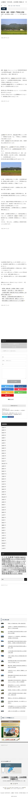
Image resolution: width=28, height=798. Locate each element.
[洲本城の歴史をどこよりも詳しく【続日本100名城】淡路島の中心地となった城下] (4, 685)
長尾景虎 (7, 140)
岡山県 (3, 507)
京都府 (3, 491)
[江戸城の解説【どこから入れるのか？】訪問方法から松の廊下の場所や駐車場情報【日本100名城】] (4, 706)
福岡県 (3, 527)
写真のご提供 (6, 788)
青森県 (3, 430)
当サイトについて (21, 788)
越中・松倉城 (11, 193)
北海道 (3, 427)
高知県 (3, 522)
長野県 (3, 468)
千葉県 (3, 455)
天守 (6, 564)
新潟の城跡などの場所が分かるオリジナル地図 (12, 300)
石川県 (3, 484)
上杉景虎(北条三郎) (16, 148)
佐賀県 (3, 530)
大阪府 (3, 499)
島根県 (3, 512)
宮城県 (3, 437)
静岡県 (3, 471)
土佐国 (17, 563)
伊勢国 (7, 559)
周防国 (9, 563)
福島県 (3, 440)
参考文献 (16, 787)
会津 (15, 559)
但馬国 (18, 559)
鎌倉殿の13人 (12, 573)
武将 (8, 569)
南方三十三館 (21, 561)
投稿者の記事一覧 (14, 405)
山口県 (3, 514)
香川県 (3, 520)
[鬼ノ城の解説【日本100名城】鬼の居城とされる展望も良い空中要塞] (4, 632)
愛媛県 (3, 525)
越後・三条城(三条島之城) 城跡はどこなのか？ (13, 298)
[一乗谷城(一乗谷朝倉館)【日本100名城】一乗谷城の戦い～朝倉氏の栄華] (4, 693)
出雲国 (8, 561)
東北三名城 (21, 568)
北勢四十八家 (14, 561)
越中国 (21, 571)
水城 (10, 569)
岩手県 (3, 435)
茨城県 (3, 448)
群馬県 (3, 453)
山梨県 (3, 466)
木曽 (17, 568)
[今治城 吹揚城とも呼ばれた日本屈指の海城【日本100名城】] (4, 656)
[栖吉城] (11, 175)
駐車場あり (9, 14)
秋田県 (3, 432)
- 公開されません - (7, 360)
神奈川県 (3, 463)
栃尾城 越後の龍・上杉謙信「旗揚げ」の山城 (12, 288)
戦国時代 (13, 78)
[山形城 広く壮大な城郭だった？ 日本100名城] (4, 711)
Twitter (4, 416)
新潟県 (2, 14)
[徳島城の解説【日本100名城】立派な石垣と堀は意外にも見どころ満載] (4, 676)
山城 (5, 14)
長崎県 (3, 532)
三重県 (3, 476)
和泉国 (13, 562)
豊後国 (10, 571)
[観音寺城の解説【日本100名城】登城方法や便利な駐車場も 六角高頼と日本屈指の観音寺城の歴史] (4, 641)
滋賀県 (3, 489)
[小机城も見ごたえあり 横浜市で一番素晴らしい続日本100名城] (4, 671)
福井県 (3, 486)
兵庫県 (3, 502)
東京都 (3, 460)
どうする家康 (7, 557)
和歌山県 (3, 496)
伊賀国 (11, 559)
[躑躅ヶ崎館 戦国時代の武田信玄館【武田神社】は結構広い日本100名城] (4, 666)
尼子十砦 (18, 564)
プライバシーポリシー (13, 788)
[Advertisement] (14, 52)
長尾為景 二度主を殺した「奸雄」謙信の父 (12, 290)
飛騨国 (20, 573)
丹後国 (21, 557)
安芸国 (10, 564)
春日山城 (15, 134)
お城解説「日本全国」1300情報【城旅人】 (13, 2)
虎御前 (15, 215)
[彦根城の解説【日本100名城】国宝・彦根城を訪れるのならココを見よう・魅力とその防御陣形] (4, 680)
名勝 (6, 563)
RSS (17, 783)
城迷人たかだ (11, 399)
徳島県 (3, 517)
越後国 (12, 14)
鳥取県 (3, 504)
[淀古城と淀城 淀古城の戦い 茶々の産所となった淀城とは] (4, 701)
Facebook (10, 416)
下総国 (16, 557)
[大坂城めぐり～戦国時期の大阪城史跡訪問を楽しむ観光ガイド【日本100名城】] (4, 627)
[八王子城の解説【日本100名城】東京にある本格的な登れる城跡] (4, 651)
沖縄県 (3, 545)
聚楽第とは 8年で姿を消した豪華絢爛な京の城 (17, 698)
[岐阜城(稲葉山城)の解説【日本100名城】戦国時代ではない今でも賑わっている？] (4, 661)
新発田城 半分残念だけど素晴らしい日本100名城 (17, 689)
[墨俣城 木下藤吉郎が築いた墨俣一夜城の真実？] (4, 623)
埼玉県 (3, 458)
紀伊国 (18, 570)
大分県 (3, 535)
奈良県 (3, 494)
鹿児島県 (3, 543)
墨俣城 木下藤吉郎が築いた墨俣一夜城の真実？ (17, 623)
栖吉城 (5, 70)
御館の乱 (3, 146)
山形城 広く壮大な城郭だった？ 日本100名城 (16, 711)
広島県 (3, 509)
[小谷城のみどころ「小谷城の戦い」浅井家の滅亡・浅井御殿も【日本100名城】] (4, 637)
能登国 (23, 570)
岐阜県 (3, 478)
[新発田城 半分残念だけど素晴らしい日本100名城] (4, 690)
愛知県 (3, 473)
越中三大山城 (15, 571)
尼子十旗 (14, 564)
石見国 (13, 569)
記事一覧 (13, 787)
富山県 (3, 481)
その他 (3, 548)
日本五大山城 (12, 568)
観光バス (5, 571)
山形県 (3, 442)
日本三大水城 (6, 568)
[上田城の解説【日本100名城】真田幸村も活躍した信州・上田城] (4, 646)
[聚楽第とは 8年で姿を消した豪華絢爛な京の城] (4, 698)
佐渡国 (21, 559)
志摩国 (22, 564)
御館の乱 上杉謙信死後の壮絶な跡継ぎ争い (12, 296)
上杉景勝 (11, 146)
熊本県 (3, 540)
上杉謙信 (3, 134)
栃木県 (3, 450)
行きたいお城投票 (21, 787)
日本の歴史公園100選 (14, 566)
